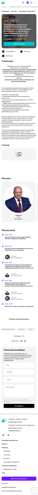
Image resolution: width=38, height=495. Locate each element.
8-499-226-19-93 (15, 422)
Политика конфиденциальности (12, 491)
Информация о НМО (10, 469)
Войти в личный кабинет (19, 479)
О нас (3, 473)
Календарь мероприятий (10, 440)
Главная (4, 7)
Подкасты (5, 447)
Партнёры (7, 451)
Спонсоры (7, 455)
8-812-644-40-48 (15, 428)
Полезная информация (9, 465)
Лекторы (14, 11)
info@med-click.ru (14, 431)
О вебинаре (5, 11)
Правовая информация (9, 487)
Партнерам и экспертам (11, 462)
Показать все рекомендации (19, 319)
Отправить (19, 406)
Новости (4, 444)
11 (10, 21)
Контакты (7, 458)
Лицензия (5, 483)
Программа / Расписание (27, 11)
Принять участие (19, 44)
